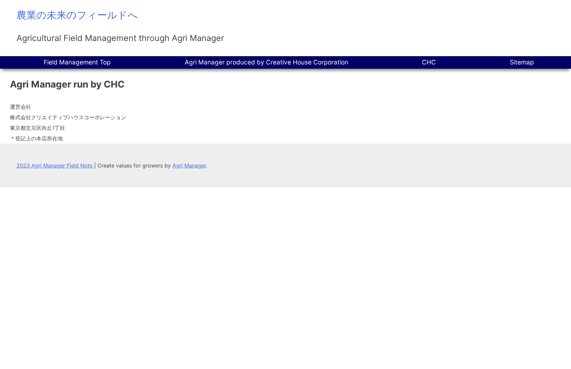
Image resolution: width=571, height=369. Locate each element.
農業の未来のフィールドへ (77, 15)
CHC (429, 62)
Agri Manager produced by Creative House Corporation (266, 62)
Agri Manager (189, 165)
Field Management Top (77, 62)
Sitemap (522, 62)
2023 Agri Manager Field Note (55, 165)
